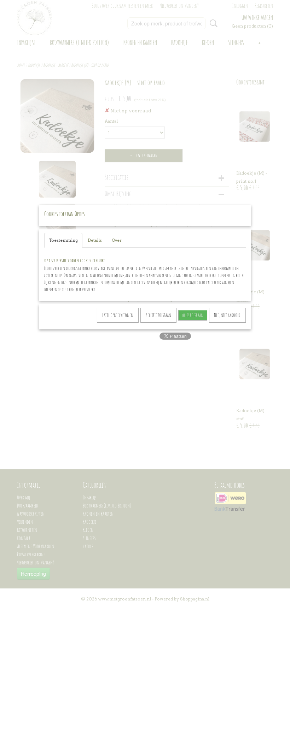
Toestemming (63, 240)
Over (117, 240)
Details (95, 240)
